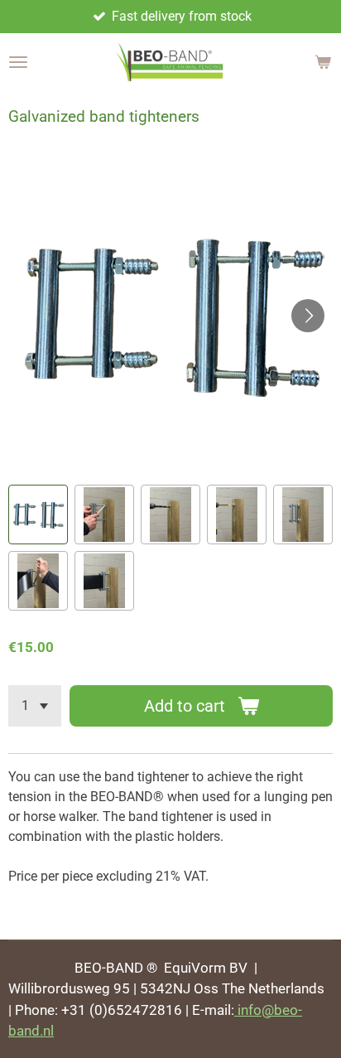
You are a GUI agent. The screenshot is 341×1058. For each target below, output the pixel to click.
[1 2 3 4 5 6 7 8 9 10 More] (34, 706)
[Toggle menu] (18, 62)
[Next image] (307, 315)
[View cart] (323, 62)
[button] (38, 514)
